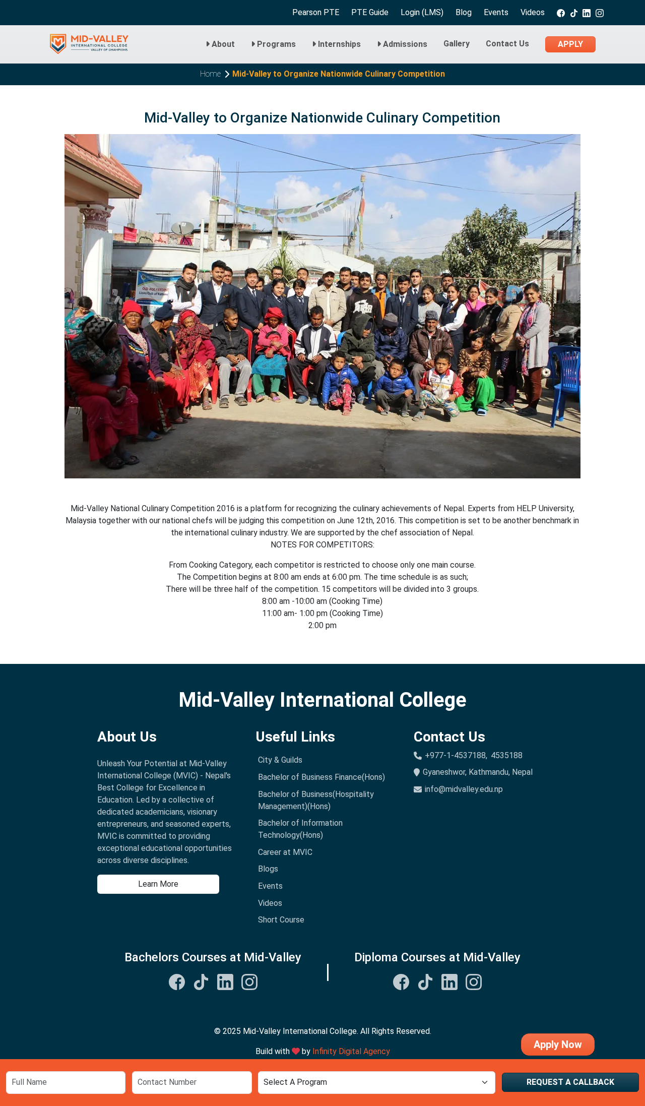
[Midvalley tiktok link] (574, 13)
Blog (464, 12)
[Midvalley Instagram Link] (249, 981)
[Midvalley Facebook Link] (177, 981)
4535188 (507, 755)
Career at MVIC (285, 852)
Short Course (281, 920)
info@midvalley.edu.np (464, 789)
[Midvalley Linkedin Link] (225, 981)
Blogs (268, 869)
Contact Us (507, 43)
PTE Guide (370, 12)
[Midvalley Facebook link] (561, 13)
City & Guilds (280, 760)
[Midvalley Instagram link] (600, 13)
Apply (570, 44)
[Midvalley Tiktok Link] (201, 981)
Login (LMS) (422, 12)
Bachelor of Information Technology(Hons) (300, 829)
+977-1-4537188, (456, 755)
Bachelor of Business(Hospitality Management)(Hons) (316, 800)
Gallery (456, 43)
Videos (533, 12)
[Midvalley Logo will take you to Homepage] (89, 44)
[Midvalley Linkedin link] (587, 13)
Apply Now (558, 1044)
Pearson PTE (315, 12)
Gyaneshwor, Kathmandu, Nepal (478, 772)
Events (496, 12)
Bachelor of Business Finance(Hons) (321, 777)
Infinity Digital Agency (351, 1051)
